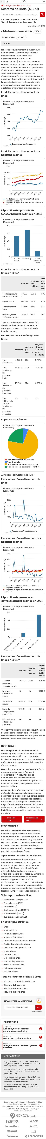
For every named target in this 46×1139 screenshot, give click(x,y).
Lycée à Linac (10, 951)
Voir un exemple (36, 1011)
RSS (41, 1106)
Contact (10, 1104)
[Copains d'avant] (12, 1131)
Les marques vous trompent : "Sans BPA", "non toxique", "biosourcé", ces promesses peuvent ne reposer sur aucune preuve (22, 1079)
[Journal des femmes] (12, 1121)
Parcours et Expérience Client (17, 1037)
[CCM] (34, 1121)
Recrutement (18, 1104)
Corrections (11, 1108)
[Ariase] (12, 1136)
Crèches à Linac (11, 954)
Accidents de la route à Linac (17, 944)
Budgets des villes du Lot (15, 917)
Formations (11, 1022)
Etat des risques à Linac (14, 961)
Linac (29, 5)
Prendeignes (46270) (13, 903)
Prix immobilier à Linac (14, 934)
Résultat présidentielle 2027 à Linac (19, 982)
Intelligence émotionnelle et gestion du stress (20, 1046)
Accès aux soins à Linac (14, 965)
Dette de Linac (11, 819)
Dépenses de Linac (32, 819)
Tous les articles (33, 1106)
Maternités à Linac (12, 958)
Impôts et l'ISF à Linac (13, 937)
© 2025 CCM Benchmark (23, 1111)
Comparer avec (8, 37)
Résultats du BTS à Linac (14, 992)
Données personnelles (31, 1104)
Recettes (6, 43)
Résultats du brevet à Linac (16, 988)
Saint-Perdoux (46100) (14, 913)
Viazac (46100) (10, 907)
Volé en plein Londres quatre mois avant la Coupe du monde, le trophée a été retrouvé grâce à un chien (21, 1071)
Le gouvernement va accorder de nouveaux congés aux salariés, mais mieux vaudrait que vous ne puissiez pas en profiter (22, 1064)
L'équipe (22, 1102)
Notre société (30, 1102)
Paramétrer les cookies (10, 1106)
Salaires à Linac (10, 930)
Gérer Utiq (23, 1106)
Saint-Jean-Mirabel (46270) (17, 910)
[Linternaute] (12, 1126)
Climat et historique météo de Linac (20, 941)
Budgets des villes (13, 5)
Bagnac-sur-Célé (18, 19)
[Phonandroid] (34, 1136)
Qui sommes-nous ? (11, 1102)
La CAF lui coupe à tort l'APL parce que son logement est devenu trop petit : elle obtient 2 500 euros (21, 1087)
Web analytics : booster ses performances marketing (16, 1029)
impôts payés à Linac (24, 475)
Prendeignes (32, 19)
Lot (23, 5)
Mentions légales (22, 1108)
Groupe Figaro (34, 1108)
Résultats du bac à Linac (14, 985)
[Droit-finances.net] (34, 1126)
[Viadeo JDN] (34, 1131)
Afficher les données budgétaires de (16, 31)
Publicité (39, 1102)
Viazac (4, 22)
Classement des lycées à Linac (17, 947)
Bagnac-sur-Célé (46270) (16, 900)
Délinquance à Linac (13, 968)
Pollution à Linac (11, 972)
